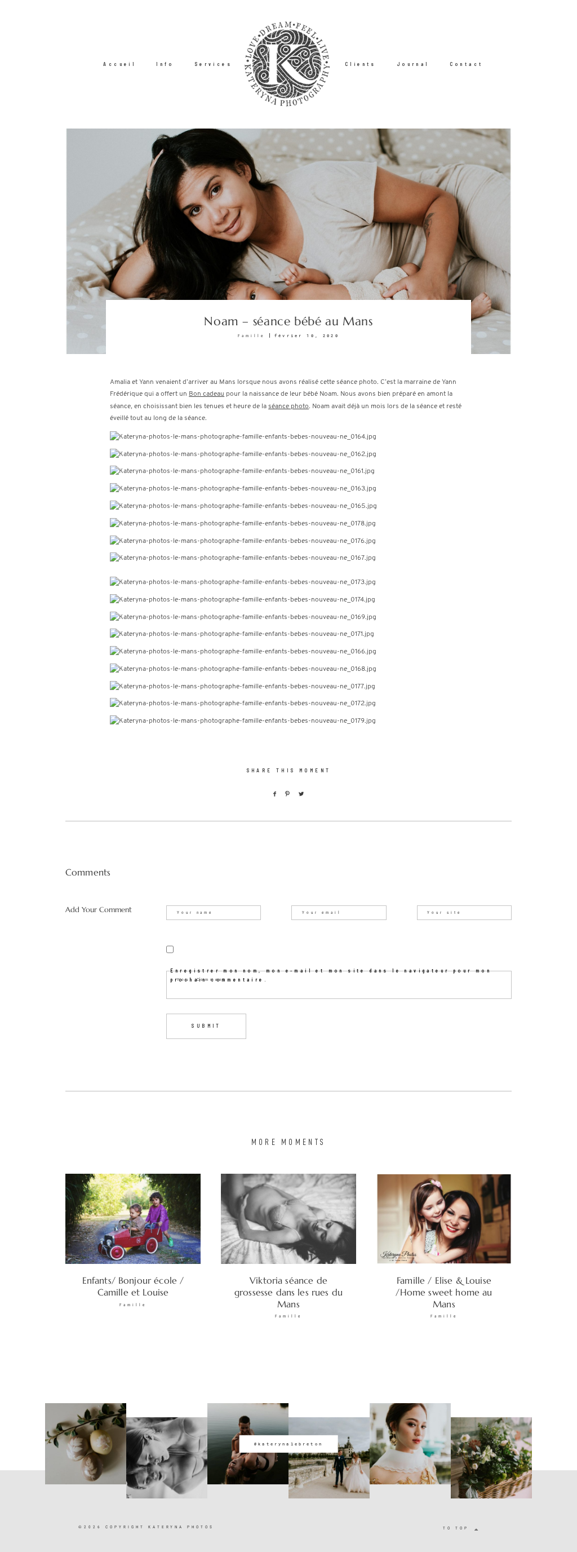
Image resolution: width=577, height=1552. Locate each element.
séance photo (288, 406)
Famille (251, 335)
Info (165, 64)
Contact (466, 64)
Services (213, 64)
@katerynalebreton (288, 1444)
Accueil (119, 64)
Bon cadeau (206, 394)
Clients (360, 64)
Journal (413, 64)
